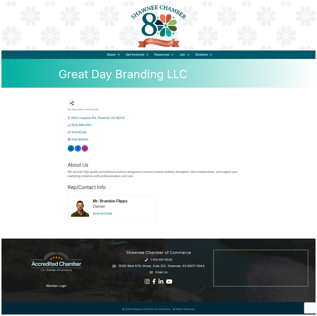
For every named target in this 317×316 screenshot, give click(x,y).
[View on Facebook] (78, 150)
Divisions (201, 54)
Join (182, 54)
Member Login (56, 286)
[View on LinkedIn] (71, 150)
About (111, 54)
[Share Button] (72, 103)
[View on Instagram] (85, 150)
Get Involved (135, 54)
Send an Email (102, 213)
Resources (161, 54)
